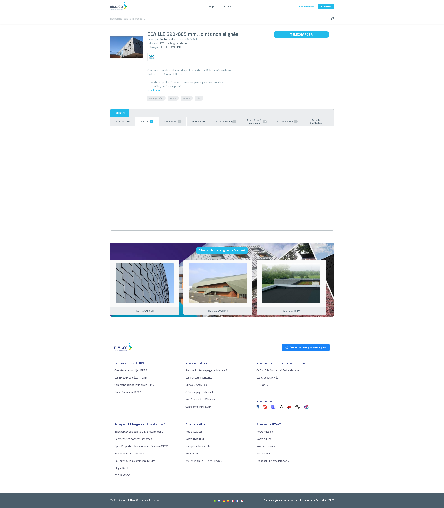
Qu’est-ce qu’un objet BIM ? (130, 370)
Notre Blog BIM (194, 439)
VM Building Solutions (173, 43)
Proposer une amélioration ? (272, 461)
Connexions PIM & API (198, 407)
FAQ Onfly (262, 385)
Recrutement (264, 453)
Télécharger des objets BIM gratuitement (138, 431)
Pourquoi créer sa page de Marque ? (206, 370)
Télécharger (301, 34)
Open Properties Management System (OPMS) (141, 446)
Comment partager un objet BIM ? (134, 385)
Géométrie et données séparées (133, 439)
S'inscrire (326, 6)
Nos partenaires (265, 446)
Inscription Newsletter (198, 446)
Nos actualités (194, 431)
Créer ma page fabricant (199, 392)
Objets (213, 6)
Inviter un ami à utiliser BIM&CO (203, 461)
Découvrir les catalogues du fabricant (222, 250)
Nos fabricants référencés (200, 399)
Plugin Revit (121, 468)
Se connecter (306, 6)
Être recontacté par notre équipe (308, 347)
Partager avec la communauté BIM (134, 461)
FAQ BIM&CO (122, 475)
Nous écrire (192, 453)
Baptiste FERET (169, 39)
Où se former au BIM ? (127, 392)
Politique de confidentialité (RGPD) (317, 500)
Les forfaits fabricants (198, 377)
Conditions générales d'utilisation (280, 500)
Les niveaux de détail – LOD (130, 377)
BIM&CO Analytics (196, 385)
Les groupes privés (267, 377)
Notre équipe (263, 439)
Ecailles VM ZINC (171, 47)
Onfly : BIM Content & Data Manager (278, 370)
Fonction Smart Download (129, 453)
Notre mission (264, 431)
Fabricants (228, 6)
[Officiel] (119, 113)
